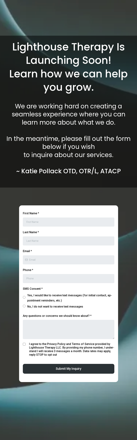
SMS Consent (33, 288)
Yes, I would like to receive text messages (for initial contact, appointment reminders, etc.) (69, 298)
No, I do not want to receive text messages (55, 306)
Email (27, 251)
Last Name (31, 232)
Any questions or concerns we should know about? (57, 316)
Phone (28, 270)
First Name (31, 213)
